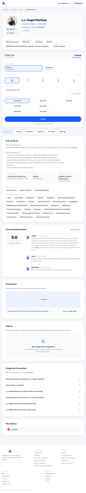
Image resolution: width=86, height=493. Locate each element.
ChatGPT (12, 29)
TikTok (47, 481)
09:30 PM (43, 111)
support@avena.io (50, 473)
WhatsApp (78, 3)
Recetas (4, 479)
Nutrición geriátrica (39, 460)
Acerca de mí (8, 131)
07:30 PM (17, 106)
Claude (12, 33)
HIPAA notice (65, 460)
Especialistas (5, 9)
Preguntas (40, 131)
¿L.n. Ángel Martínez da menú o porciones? (21, 410)
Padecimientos (6, 484)
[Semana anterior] (76, 74)
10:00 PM (69, 101)
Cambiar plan (76, 57)
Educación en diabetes (40, 458)
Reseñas (18, 131)
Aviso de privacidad (66, 455)
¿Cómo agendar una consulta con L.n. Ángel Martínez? (25, 397)
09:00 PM (43, 106)
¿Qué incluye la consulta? (15, 385)
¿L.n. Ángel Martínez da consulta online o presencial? (24, 391)
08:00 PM (17, 111)
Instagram (48, 476)
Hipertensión (38, 452)
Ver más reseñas (75, 229)
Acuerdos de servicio (67, 463)
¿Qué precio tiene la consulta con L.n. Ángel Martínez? (25, 379)
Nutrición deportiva (39, 463)
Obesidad (37, 455)
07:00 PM (17, 101)
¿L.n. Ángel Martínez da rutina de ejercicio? (21, 404)
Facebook (48, 479)
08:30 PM (43, 101)
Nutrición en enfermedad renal (43, 465)
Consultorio (29, 131)
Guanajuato (14, 9)
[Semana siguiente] (79, 74)
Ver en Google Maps (69, 311)
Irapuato (21, 9)
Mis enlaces (51, 131)
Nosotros (63, 452)
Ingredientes (5, 481)
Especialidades (63, 3)
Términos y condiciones (68, 458)
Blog (3, 473)
